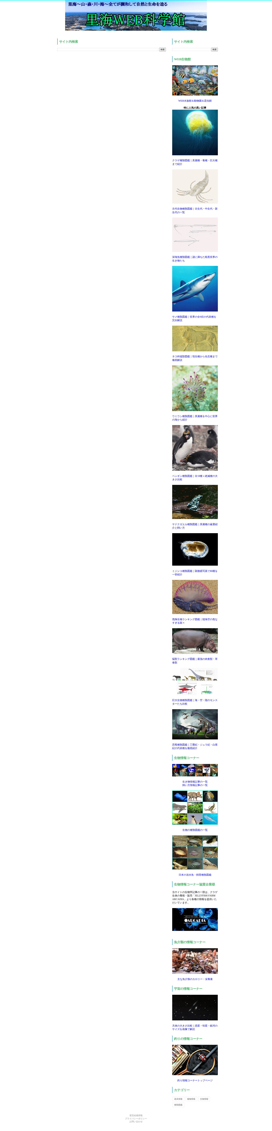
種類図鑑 (178, 1105)
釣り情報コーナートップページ (195, 1080)
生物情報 (204, 1099)
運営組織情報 (136, 1115)
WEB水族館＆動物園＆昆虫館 (195, 100)
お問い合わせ (136, 1121)
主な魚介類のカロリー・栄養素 (195, 979)
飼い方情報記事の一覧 (195, 785)
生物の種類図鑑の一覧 (195, 830)
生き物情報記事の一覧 (195, 781)
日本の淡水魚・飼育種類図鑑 (195, 874)
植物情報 (191, 1099)
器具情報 (178, 1099)
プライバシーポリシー (136, 1118)
